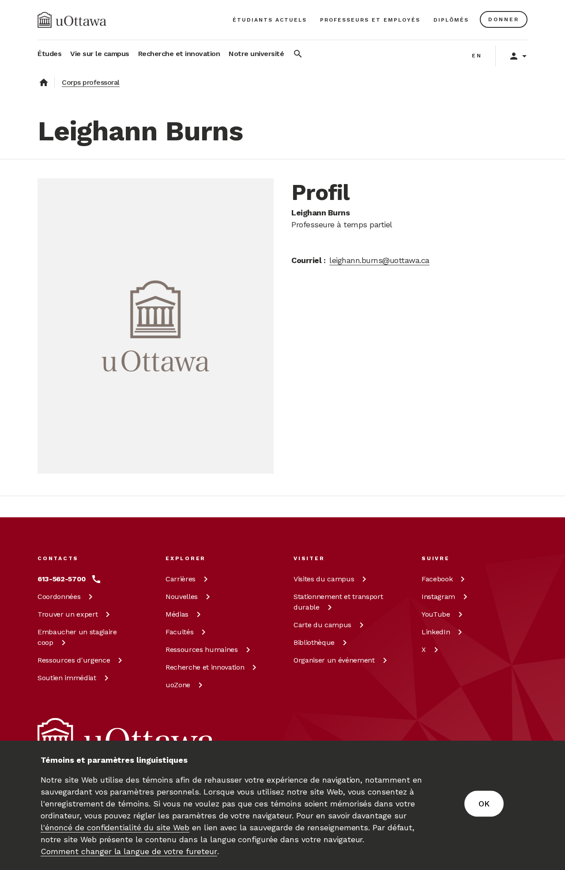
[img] (72, 20)
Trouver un (68, 614)
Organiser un (334, 660)
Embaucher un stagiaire (77, 637)
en (477, 56)
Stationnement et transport (338, 601)
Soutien (67, 678)
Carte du (322, 625)
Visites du (324, 579)
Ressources (74, 660)
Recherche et (205, 667)
